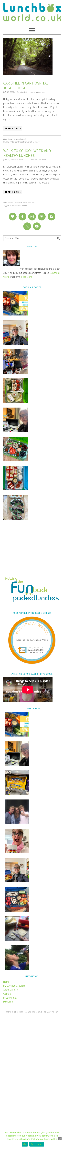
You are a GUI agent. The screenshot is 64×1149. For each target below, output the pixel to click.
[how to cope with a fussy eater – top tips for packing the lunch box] (17, 852)
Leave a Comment (38, 92)
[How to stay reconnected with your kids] (17, 823)
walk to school (34, 142)
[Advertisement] (32, 550)
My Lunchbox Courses (14, 985)
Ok (24, 1144)
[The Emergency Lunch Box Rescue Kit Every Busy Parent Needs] (15, 314)
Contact (7, 993)
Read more (36, 1144)
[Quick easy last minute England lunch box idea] (15, 489)
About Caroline (10, 989)
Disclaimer (8, 1001)
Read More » (13, 128)
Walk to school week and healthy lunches (27, 153)
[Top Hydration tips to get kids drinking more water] (17, 968)
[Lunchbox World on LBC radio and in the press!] (15, 373)
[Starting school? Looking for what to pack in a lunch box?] (17, 910)
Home (6, 981)
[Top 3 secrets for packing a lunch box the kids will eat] (15, 431)
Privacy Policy (10, 997)
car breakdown (21, 142)
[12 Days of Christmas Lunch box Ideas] (15, 402)
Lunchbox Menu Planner (24, 203)
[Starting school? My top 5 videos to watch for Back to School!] (15, 460)
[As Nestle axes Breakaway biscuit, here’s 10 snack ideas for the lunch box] (17, 794)
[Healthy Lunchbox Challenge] (17, 939)
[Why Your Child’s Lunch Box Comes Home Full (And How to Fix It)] (15, 343)
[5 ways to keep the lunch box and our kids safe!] (17, 881)
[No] (60, 1138)
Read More (26, 276)
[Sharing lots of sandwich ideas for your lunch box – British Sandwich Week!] (15, 518)
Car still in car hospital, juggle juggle (26, 85)
